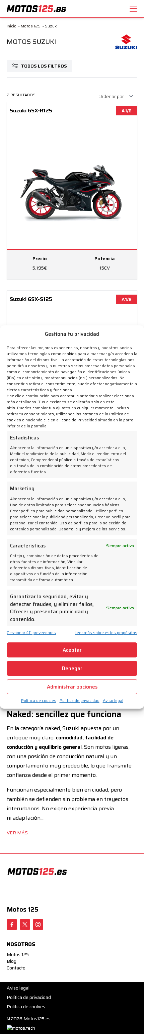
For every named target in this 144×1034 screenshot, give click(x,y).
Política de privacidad (79, 701)
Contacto (16, 967)
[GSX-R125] (72, 190)
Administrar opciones (72, 687)
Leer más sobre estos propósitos (106, 633)
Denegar (72, 668)
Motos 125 (31, 26)
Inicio (11, 26)
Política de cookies (38, 701)
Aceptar (72, 650)
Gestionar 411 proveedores (31, 633)
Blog (11, 961)
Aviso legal (113, 701)
